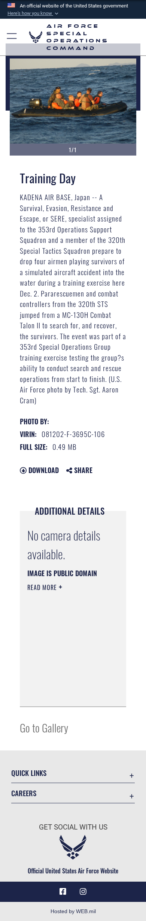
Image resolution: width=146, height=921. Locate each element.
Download (43, 470)
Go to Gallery (44, 727)
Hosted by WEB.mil (73, 911)
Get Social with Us (73, 827)
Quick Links (28, 772)
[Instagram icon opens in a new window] (83, 891)
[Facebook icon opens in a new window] (63, 891)
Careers (23, 793)
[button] (33, 13)
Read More (43, 587)
